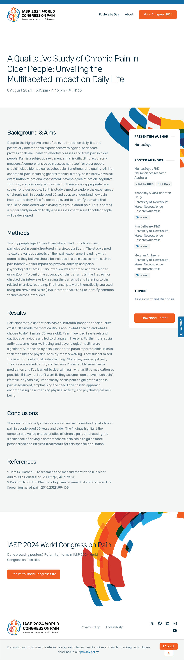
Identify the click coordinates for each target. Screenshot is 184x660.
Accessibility (114, 627)
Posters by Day (109, 14)
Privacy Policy (90, 627)
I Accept (168, 646)
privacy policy (89, 652)
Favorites (181, 325)
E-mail (166, 184)
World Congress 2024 (158, 14)
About (129, 14)
